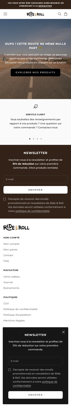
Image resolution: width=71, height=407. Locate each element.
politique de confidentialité (33, 211)
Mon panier (10, 249)
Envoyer (35, 394)
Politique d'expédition (17, 314)
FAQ (6, 260)
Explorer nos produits (35, 72)
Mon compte (11, 243)
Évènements (11, 288)
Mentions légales (14, 320)
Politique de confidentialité (20, 309)
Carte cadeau (11, 276)
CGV (6, 303)
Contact (8, 255)
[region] (35, 119)
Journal (8, 282)
